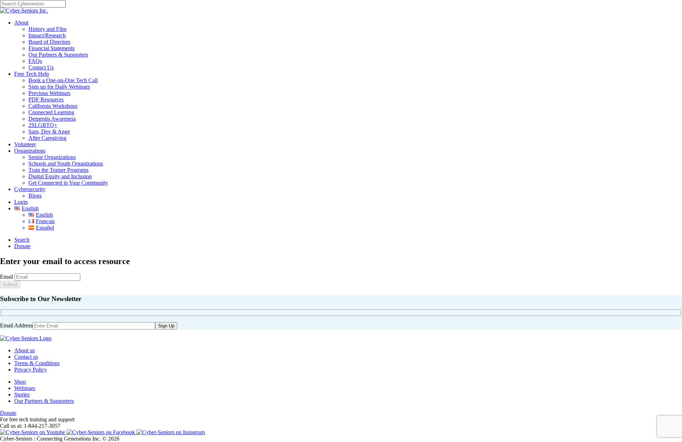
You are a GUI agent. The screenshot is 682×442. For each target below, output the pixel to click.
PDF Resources (46, 99)
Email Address (16, 325)
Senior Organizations (52, 157)
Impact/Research (47, 35)
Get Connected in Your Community (68, 183)
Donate (22, 246)
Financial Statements (51, 48)
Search (21, 240)
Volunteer (25, 144)
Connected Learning (51, 112)
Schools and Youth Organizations (65, 164)
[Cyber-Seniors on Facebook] (101, 432)
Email (6, 277)
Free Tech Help (31, 74)
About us (24, 350)
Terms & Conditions (37, 363)
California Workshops (52, 106)
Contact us (26, 357)
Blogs (35, 196)
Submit (10, 284)
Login (21, 202)
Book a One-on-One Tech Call (63, 80)
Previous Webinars (49, 93)
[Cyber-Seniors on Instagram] (170, 432)
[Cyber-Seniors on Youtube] (33, 432)
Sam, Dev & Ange (49, 131)
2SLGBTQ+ (42, 125)
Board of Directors (49, 42)
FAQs (35, 61)
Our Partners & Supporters (58, 55)
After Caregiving (47, 138)
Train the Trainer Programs (58, 170)
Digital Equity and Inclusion (60, 176)
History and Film (47, 29)
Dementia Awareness (52, 119)
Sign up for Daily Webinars (59, 87)
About (21, 23)
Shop (20, 382)
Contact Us (41, 67)
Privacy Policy (30, 370)
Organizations (29, 151)
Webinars (24, 388)
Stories (21, 394)
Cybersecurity (29, 189)
